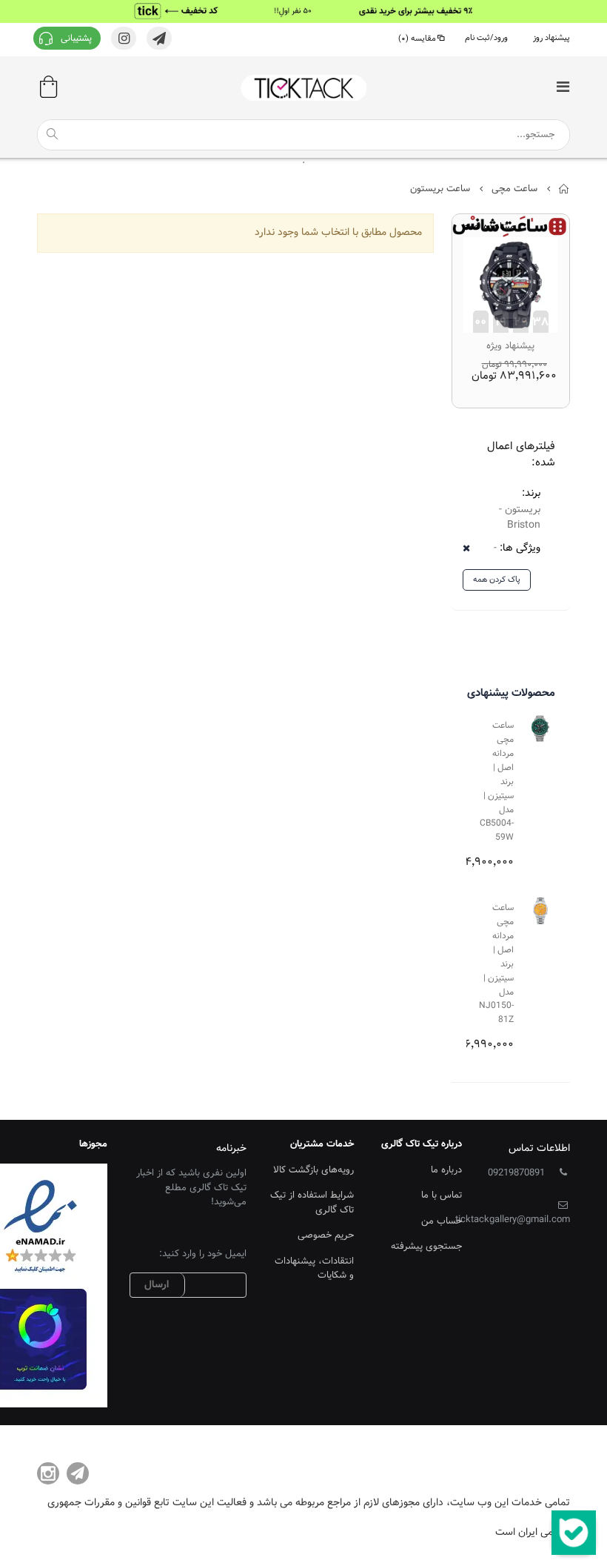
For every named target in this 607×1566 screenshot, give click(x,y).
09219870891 (516, 1173)
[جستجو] (52, 134)
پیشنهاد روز (551, 38)
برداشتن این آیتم (471, 548)
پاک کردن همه (496, 580)
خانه (564, 189)
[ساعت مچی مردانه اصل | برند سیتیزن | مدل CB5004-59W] (540, 728)
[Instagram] (48, 1473)
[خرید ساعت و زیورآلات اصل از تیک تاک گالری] (303, 88)
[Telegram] (78, 1473)
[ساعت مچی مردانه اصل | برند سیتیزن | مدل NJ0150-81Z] (540, 911)
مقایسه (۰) (417, 39)
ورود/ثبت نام (486, 38)
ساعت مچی (514, 189)
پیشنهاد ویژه (510, 346)
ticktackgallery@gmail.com (512, 1219)
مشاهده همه (489, 227)
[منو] (562, 88)
